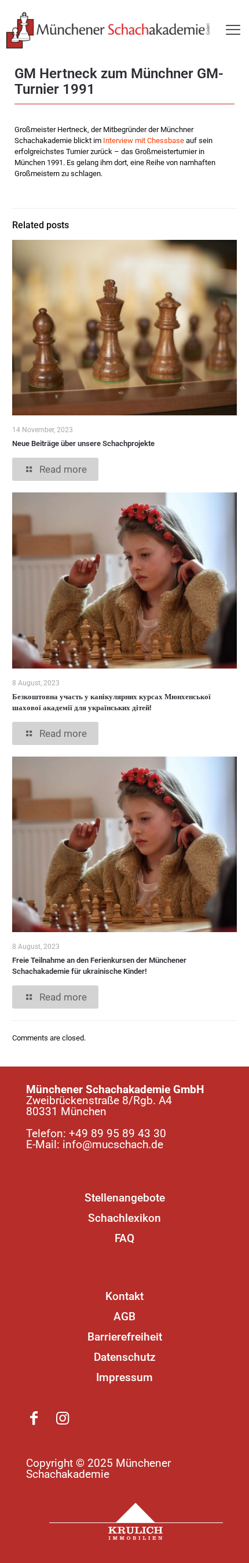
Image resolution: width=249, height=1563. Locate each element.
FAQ (124, 1238)
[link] (136, 1521)
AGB (124, 1316)
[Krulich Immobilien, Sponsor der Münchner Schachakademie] (136, 1521)
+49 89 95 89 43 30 (117, 1133)
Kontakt (124, 1296)
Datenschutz (125, 1357)
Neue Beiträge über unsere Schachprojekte (83, 443)
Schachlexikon (124, 1218)
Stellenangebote (125, 1197)
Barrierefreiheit (124, 1336)
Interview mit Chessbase (143, 140)
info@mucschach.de (113, 1144)
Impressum (124, 1377)
